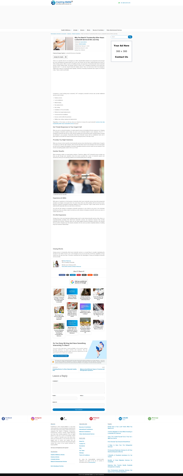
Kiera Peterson (67, 261)
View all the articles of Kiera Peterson (71, 266)
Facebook (62, 275)
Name (54, 395)
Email (95, 275)
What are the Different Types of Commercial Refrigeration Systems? (92, 369)
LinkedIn (73, 275)
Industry (82, 30)
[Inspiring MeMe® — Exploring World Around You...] (62, 2)
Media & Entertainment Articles (59, 461)
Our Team (81, 450)
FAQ (80, 448)
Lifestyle (75, 30)
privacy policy (92, 462)
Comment (55, 381)
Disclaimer (82, 446)
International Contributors (86, 429)
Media (88, 30)
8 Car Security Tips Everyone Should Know (119, 441)
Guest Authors (83, 42)
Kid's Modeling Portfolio (57, 466)
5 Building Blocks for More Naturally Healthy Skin (65, 369)
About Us (81, 441)
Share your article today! (60, 355)
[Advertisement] (91, 17)
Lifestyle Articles (55, 459)
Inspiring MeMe (89, 474)
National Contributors (85, 431)
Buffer (84, 275)
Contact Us (82, 443)
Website (55, 402)
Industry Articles (55, 457)
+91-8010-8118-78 (125, 2)
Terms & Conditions (84, 455)
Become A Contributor (98, 30)
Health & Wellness (65, 30)
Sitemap (81, 453)
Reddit (90, 275)
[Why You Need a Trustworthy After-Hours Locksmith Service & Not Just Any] (63, 44)
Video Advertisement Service (86, 434)
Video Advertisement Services (114, 30)
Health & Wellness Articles (58, 454)
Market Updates (82, 44)
